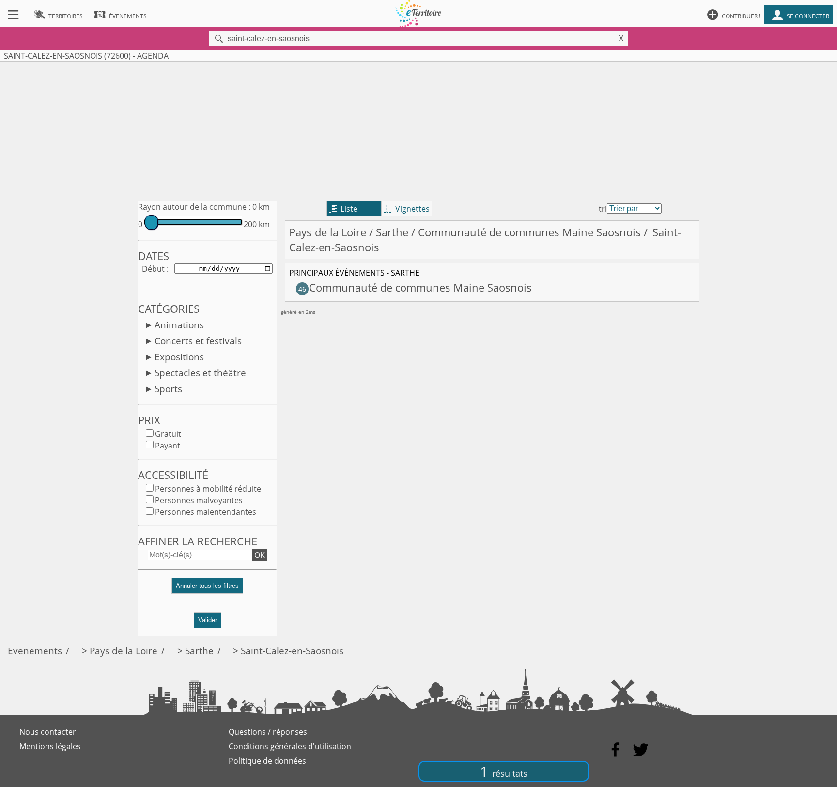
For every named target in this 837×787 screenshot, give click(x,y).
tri (603, 208)
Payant (167, 445)
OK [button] (259, 555)
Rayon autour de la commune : (194, 206)
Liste (343, 208)
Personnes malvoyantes (199, 500)
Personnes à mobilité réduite (208, 488)
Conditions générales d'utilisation (290, 746)
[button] (207, 590)
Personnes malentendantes (205, 512)
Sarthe (392, 232)
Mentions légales (50, 746)
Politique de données (267, 761)
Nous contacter (47, 731)
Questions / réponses (268, 731)
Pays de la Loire (327, 232)
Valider (207, 620)
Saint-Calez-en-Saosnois (292, 650)
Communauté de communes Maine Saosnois (529, 232)
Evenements (35, 650)
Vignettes (407, 208)
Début (153, 268)
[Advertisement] (418, 129)
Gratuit (168, 434)
